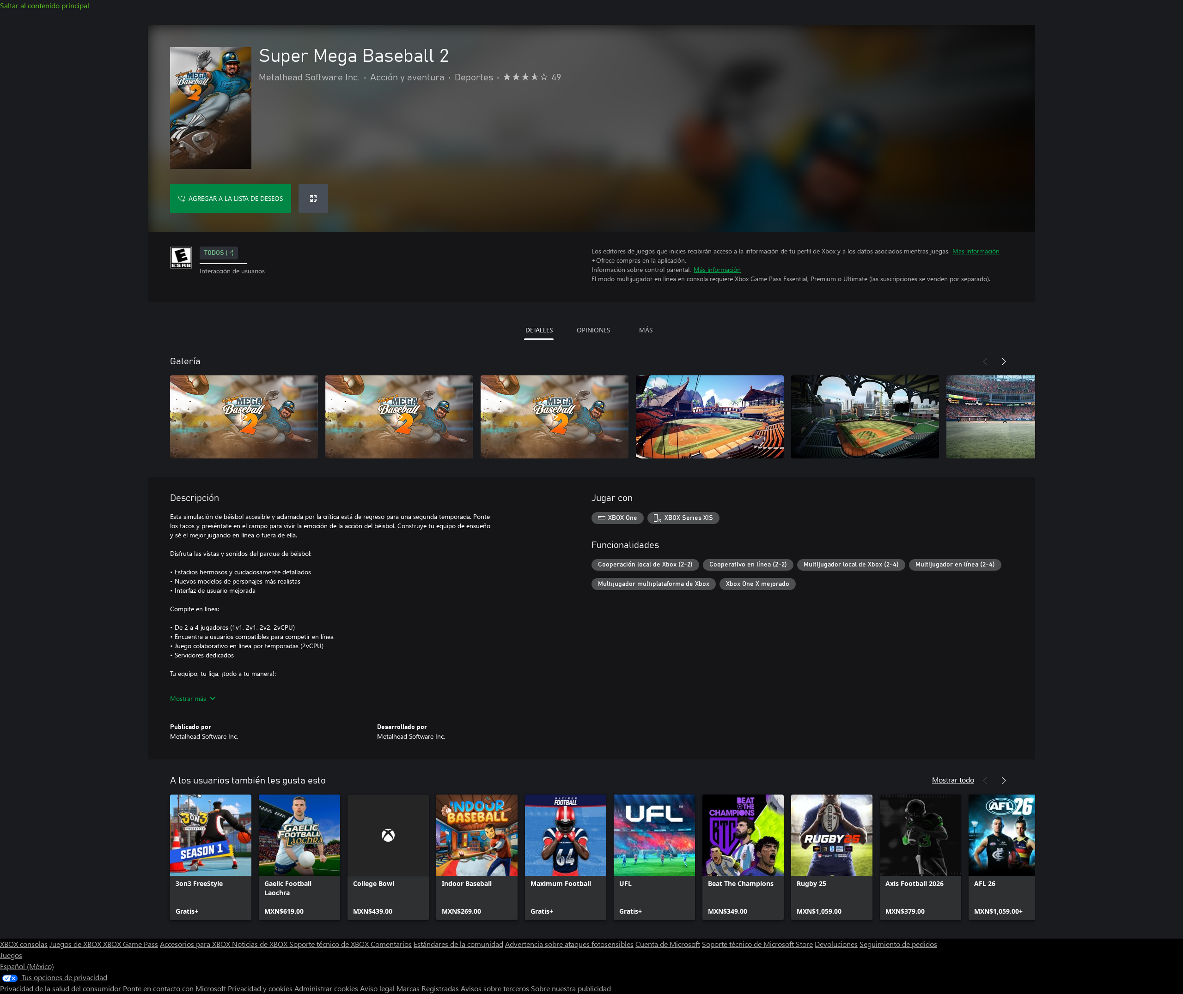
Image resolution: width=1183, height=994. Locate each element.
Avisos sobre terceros (495, 988)
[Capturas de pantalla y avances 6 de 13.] (1020, 416)
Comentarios (391, 944)
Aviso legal (377, 988)
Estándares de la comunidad (458, 944)
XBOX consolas (24, 944)
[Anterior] (985, 361)
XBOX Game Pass (130, 944)
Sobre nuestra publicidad (571, 988)
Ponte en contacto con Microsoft (174, 988)
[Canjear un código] (313, 198)
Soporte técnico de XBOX (330, 944)
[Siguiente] (1003, 361)
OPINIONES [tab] (593, 329)
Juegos (11, 955)
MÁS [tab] (645, 329)
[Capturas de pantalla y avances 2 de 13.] (399, 416)
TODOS (214, 253)
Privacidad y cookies (260, 988)
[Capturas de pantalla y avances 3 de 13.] (554, 416)
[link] (210, 857)
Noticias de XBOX (260, 944)
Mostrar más (188, 698)
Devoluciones (836, 944)
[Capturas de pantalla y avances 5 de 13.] (865, 416)
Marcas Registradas (427, 988)
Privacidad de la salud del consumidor (60, 988)
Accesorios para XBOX (196, 944)
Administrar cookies (326, 988)
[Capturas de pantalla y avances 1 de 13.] (244, 416)
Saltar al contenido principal (44, 5)
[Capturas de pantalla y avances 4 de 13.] (710, 416)
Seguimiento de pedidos (898, 944)
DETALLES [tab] (539, 329)
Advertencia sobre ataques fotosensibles (569, 944)
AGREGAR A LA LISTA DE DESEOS (236, 198)
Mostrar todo (953, 779)
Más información (976, 251)
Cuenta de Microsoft (667, 944)
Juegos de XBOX (76, 944)
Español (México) (27, 966)
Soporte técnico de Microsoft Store (757, 944)
